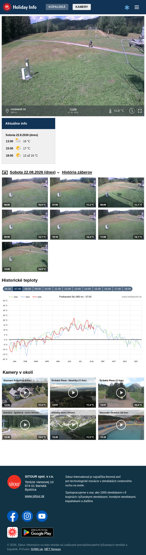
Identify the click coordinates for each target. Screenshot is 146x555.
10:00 (48, 288)
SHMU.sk (37, 549)
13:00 (77, 288)
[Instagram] (27, 516)
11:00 (58, 288)
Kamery (81, 6)
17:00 (117, 288)
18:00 (127, 288)
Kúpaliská (57, 6)
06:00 (8, 288)
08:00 (28, 288)
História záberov (77, 172)
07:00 (18, 288)
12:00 (67, 288)
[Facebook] (12, 516)
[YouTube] (42, 516)
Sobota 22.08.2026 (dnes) (33, 172)
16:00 (107, 288)
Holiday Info (16, 4)
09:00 (38, 288)
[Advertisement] (101, 141)
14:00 (87, 288)
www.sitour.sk (34, 496)
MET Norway (52, 549)
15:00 (97, 288)
